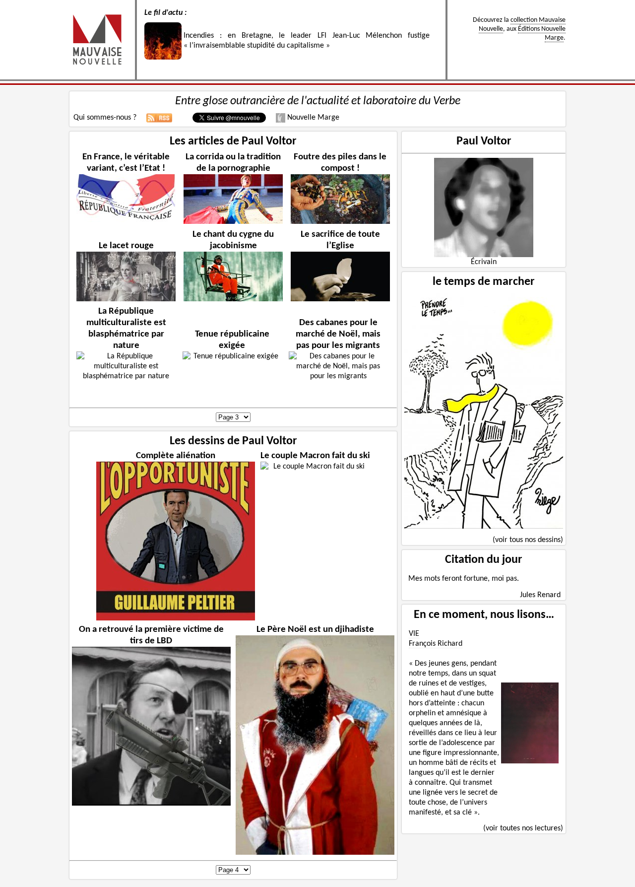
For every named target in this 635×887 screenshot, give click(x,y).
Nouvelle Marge (312, 118)
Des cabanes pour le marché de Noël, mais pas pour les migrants (338, 334)
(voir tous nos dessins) (528, 540)
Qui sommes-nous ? (104, 118)
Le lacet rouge (126, 246)
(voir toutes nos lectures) (523, 828)
